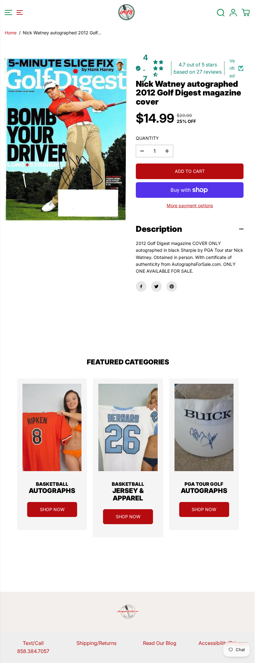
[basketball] (51, 427)
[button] (13, 12)
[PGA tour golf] (204, 427)
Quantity (147, 138)
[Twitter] (156, 286)
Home (11, 32)
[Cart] (245, 12)
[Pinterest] (171, 286)
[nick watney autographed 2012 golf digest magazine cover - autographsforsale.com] (66, 142)
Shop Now (52, 509)
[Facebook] (141, 286)
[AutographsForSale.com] (126, 12)
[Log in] (233, 12)
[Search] (220, 12)
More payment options (190, 205)
